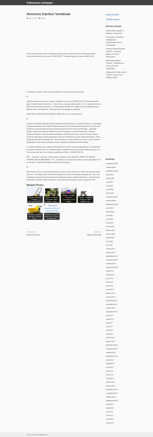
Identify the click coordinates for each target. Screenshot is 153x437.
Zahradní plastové (112, 19)
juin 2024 (109, 215)
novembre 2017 (112, 304)
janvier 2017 (110, 341)
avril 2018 (109, 286)
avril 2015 (109, 419)
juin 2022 (109, 241)
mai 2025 (109, 186)
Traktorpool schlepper (40, 2)
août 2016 (109, 360)
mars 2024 (110, 226)
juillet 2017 (110, 319)
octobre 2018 (111, 263)
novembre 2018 (112, 260)
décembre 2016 (112, 345)
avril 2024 (109, 223)
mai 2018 (109, 282)
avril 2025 (109, 189)
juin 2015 (109, 411)
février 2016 (110, 382)
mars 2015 (110, 423)
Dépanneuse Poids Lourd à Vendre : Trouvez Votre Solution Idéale (116, 75)
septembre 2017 (112, 311)
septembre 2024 (112, 204)
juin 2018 (109, 278)
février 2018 (110, 293)
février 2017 (110, 337)
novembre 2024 (112, 197)
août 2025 (109, 174)
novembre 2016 (112, 348)
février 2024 (110, 230)
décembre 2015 (112, 389)
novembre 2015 (112, 393)
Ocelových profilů (112, 14)
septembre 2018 (112, 267)
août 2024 (109, 208)
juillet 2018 (110, 274)
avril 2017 (109, 330)
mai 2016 (109, 371)
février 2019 (110, 248)
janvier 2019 (110, 252)
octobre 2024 (111, 200)
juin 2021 (109, 245)
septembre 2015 (112, 400)
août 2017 (109, 315)
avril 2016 (109, 374)
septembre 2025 (112, 171)
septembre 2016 (112, 356)
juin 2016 (109, 367)
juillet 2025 (110, 178)
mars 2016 (110, 378)
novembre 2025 (112, 163)
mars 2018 (110, 289)
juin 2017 (109, 323)
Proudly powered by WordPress (37, 435)
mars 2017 (110, 334)
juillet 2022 (110, 237)
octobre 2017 (111, 308)
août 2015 (109, 404)
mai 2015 (109, 415)
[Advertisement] (64, 36)
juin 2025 (109, 182)
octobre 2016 (111, 352)
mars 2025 (110, 193)
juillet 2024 (110, 211)
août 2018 (109, 271)
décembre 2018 (112, 256)
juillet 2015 (110, 408)
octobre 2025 (111, 167)
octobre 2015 (111, 397)
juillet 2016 (110, 363)
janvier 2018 (110, 297)
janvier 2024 (110, 234)
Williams (43, 18)
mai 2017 (109, 326)
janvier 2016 (110, 386)
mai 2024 (109, 219)
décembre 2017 (112, 300)
